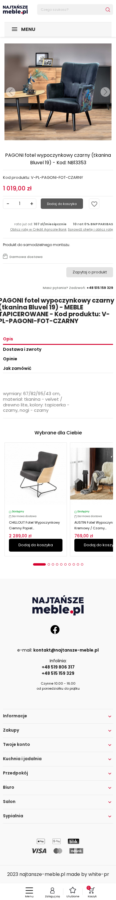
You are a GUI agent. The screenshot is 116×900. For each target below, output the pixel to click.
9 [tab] (78, 564)
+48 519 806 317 (58, 667)
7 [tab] (69, 564)
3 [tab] (53, 564)
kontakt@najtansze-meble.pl (66, 650)
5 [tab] (61, 564)
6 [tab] (65, 564)
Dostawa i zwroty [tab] (22, 349)
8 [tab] (74, 564)
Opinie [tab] (10, 359)
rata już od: (38, 227)
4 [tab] (57, 564)
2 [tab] (49, 564)
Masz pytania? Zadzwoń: (78, 287)
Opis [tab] (8, 339)
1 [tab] (39, 564)
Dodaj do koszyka (62, 203)
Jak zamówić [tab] (17, 368)
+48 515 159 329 (58, 673)
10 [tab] (82, 564)
